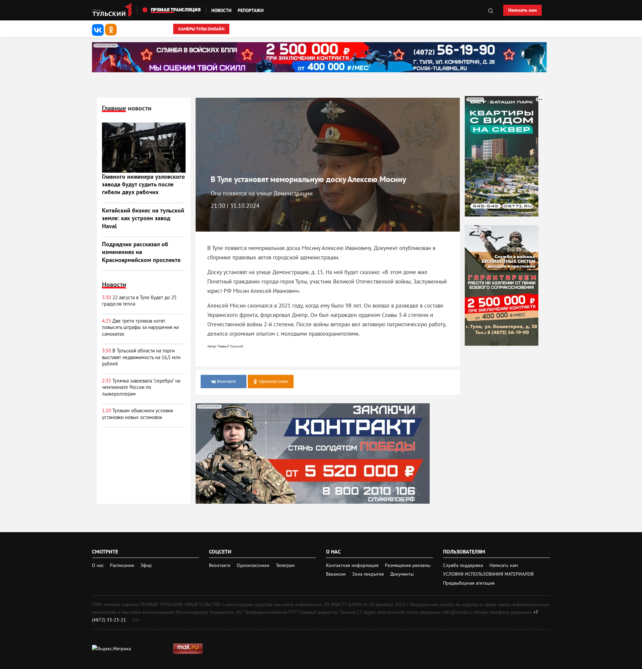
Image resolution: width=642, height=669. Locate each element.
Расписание (122, 565)
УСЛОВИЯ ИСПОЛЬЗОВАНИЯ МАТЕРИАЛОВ (488, 574)
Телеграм (285, 565)
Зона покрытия (368, 574)
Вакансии (336, 574)
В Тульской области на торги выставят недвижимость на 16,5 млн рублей (141, 357)
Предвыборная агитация (469, 583)
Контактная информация (353, 565)
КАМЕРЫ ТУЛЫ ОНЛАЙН (201, 29)
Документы (402, 574)
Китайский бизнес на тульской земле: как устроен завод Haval (143, 218)
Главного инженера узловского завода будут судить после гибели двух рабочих (143, 184)
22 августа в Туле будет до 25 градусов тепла (139, 300)
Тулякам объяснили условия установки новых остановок (137, 413)
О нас (98, 565)
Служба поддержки (464, 565)
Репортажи (250, 10)
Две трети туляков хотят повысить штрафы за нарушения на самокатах (140, 327)
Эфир (146, 565)
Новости (221, 10)
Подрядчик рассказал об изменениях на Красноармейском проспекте (141, 252)
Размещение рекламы (407, 565)
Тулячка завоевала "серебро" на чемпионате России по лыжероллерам (141, 387)
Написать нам (522, 10)
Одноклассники (254, 565)
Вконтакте (220, 565)
